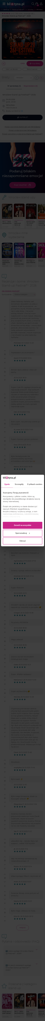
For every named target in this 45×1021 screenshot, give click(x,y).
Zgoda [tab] (7, 484)
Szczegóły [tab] (19, 484)
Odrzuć (22, 541)
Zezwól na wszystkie (22, 525)
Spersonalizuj (21, 533)
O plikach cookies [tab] (34, 484)
